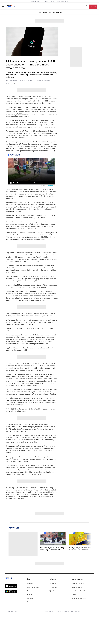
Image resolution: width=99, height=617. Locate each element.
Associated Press (11, 80)
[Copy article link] (17, 84)
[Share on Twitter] (14, 84)
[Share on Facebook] (12, 84)
